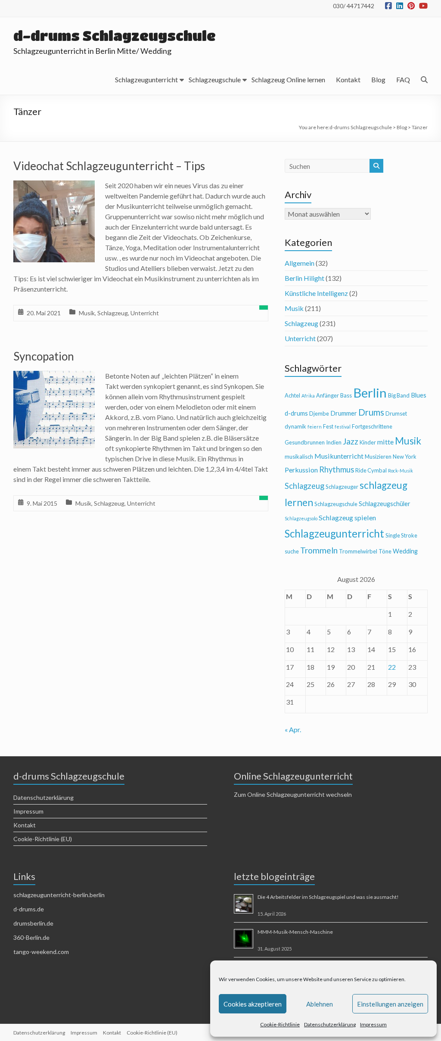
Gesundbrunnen (305, 442)
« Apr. (293, 729)
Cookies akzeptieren (253, 1004)
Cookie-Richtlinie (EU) (42, 838)
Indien (334, 442)
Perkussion (301, 470)
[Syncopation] (54, 377)
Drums (371, 412)
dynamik (295, 426)
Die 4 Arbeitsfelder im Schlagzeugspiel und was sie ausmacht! (328, 897)
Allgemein (299, 263)
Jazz (350, 441)
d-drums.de (28, 909)
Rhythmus (336, 469)
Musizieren (378, 456)
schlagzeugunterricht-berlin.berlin (59, 894)
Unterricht (144, 313)
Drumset (396, 413)
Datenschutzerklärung (330, 1024)
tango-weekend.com (41, 951)
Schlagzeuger (342, 486)
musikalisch (299, 456)
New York (404, 456)
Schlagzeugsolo (301, 518)
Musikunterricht (338, 456)
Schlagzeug (112, 313)
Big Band (399, 395)
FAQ (403, 79)
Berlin (370, 392)
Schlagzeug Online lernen (288, 79)
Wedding (405, 551)
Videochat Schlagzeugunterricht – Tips (109, 166)
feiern (314, 426)
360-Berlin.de (31, 937)
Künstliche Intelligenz (316, 293)
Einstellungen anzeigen (390, 1004)
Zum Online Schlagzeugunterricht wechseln (293, 794)
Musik (87, 313)
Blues (418, 395)
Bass (346, 395)
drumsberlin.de (33, 923)
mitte (385, 442)
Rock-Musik (400, 470)
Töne (385, 551)
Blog (378, 79)
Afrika (308, 395)
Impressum (373, 1024)
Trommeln (319, 550)
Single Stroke (401, 535)
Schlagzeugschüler (384, 503)
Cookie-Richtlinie (280, 1024)
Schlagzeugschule (215, 79)
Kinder (368, 442)
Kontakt (348, 79)
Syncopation (43, 356)
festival (343, 426)
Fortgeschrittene (372, 426)
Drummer (343, 413)
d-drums (296, 413)
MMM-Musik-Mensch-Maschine (295, 932)
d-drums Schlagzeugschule (114, 36)
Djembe (319, 413)
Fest (328, 426)
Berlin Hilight (304, 278)
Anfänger (327, 395)
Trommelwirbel (358, 551)
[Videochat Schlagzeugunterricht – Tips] (54, 186)
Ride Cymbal (371, 470)
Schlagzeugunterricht (146, 79)
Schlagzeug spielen (347, 517)
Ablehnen (319, 1004)
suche (292, 551)
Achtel (292, 395)
